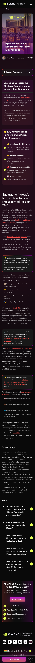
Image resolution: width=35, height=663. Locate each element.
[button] (31, 4)
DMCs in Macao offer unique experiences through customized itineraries (16, 382)
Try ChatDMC (14, 659)
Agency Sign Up (17, 599)
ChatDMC (16, 308)
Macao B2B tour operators (17, 237)
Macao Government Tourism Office (18, 349)
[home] (14, 4)
